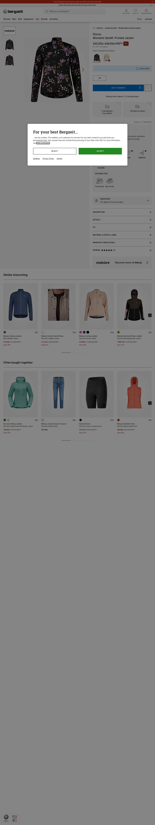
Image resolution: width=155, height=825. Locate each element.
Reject (54, 151)
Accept (100, 151)
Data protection (43, 143)
